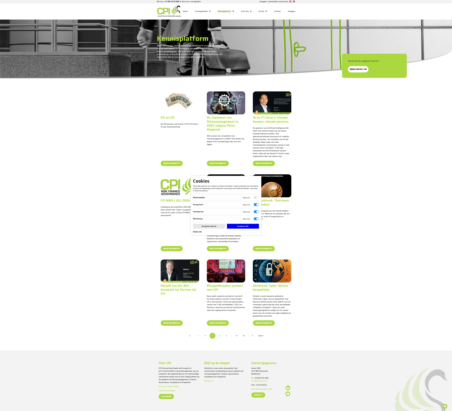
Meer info (246, 197)
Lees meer (166, 396)
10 (236, 336)
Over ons (245, 11)
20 (244, 336)
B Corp (261, 11)
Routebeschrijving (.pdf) (261, 389)
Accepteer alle (242, 226)
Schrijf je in (209, 380)
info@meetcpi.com (259, 380)
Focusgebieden (201, 11)
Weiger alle (197, 231)
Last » (261, 335)
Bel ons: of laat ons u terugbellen (179, 1)
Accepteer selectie (209, 226)
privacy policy (202, 190)
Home (185, 11)
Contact (277, 11)
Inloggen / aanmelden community (274, 1)
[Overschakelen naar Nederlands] (290, 1)
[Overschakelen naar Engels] (294, 1)
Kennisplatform (224, 11)
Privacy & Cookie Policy (169, 386)
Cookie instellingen (167, 390)
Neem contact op (358, 69)
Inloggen (291, 11)
